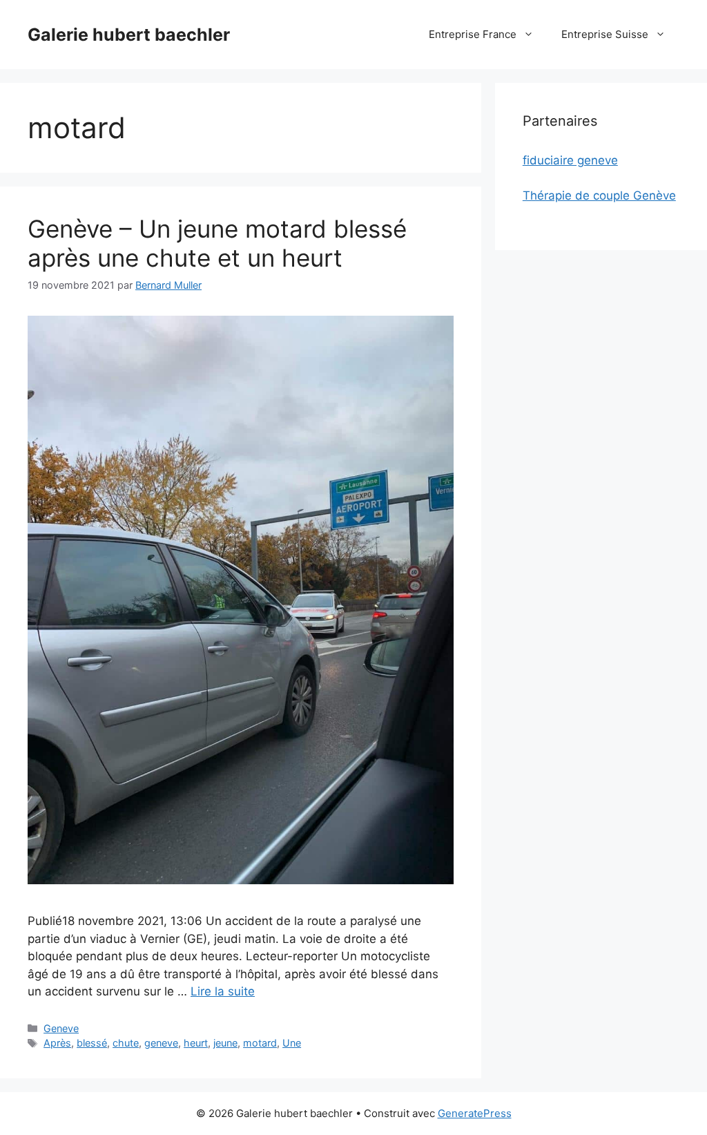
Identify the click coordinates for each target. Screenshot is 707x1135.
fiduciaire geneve (570, 160)
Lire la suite (223, 991)
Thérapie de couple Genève (599, 195)
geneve (161, 1043)
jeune (225, 1043)
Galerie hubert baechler (129, 34)
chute (126, 1043)
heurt (196, 1043)
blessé (92, 1043)
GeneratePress (475, 1113)
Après (57, 1043)
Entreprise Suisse (604, 34)
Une (291, 1043)
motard (260, 1043)
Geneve (61, 1028)
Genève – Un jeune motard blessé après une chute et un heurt (217, 243)
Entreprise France (472, 34)
